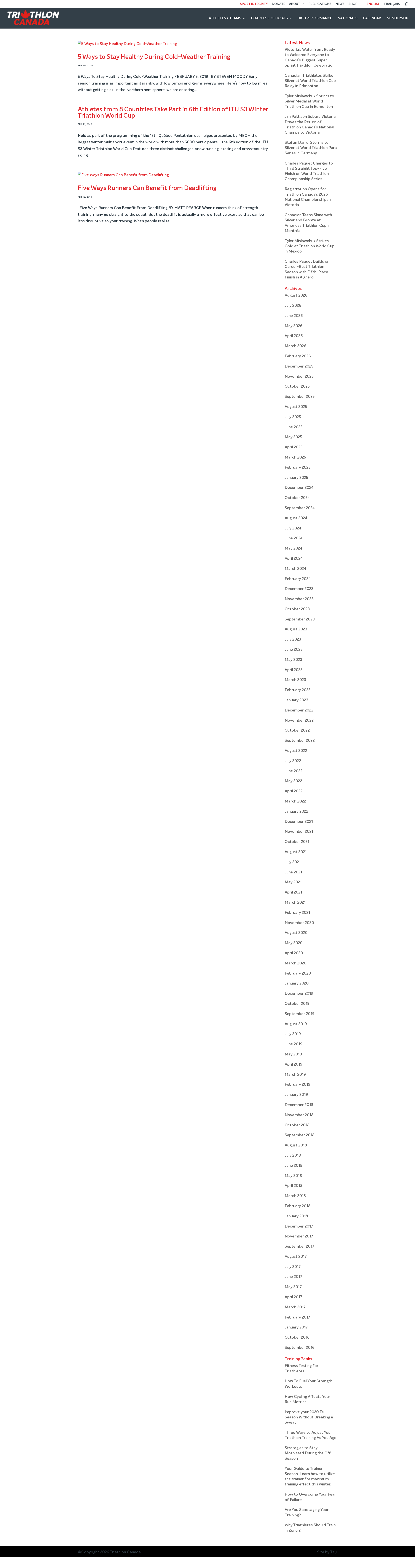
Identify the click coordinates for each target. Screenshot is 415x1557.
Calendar (372, 18)
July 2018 (293, 1155)
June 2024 (294, 538)
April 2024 (294, 559)
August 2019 (296, 1024)
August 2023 (296, 629)
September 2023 (300, 619)
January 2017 (296, 1327)
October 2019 (297, 1004)
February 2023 (298, 690)
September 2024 (300, 508)
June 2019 (293, 1044)
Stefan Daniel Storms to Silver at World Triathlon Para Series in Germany (311, 148)
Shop (352, 4)
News (340, 4)
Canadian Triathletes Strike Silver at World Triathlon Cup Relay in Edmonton (310, 81)
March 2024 (295, 569)
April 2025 (294, 447)
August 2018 (296, 1145)
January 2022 (296, 812)
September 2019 (299, 1014)
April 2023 (294, 670)
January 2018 (296, 1216)
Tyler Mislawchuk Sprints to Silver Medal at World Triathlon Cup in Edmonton (309, 101)
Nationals (347, 18)
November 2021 (299, 832)
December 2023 (299, 589)
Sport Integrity (254, 4)
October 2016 (297, 1338)
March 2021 (295, 903)
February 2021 (297, 913)
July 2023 (293, 639)
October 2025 (297, 386)
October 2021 (297, 842)
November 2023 (299, 599)
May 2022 (293, 781)
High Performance (315, 18)
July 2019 (293, 1034)
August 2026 (296, 295)
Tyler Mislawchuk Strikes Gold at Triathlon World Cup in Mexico (310, 246)
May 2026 (293, 326)
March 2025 (295, 457)
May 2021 (293, 882)
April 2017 (293, 1297)
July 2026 (293, 306)
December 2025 (299, 366)
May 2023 (293, 660)
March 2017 (295, 1307)
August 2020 (296, 933)
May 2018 (293, 1176)
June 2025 (294, 427)
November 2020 (299, 923)
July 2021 (292, 862)
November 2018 (299, 1115)
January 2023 (296, 700)
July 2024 (293, 528)
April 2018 (293, 1186)
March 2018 (295, 1196)
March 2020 (295, 963)
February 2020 (298, 973)
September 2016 (299, 1348)
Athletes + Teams (225, 18)
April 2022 (294, 791)
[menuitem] (371, 5)
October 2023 (297, 609)
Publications (320, 4)
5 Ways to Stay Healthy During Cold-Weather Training (154, 57)
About (294, 4)
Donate (278, 4)
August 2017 (296, 1257)
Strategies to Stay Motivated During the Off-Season (308, 1453)
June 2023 (294, 650)
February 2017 (297, 1317)
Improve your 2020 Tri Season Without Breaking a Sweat (309, 1417)
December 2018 (299, 1105)
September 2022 (300, 741)
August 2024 (296, 518)
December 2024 (299, 488)
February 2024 (298, 579)
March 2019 (295, 1075)
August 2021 (295, 852)
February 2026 (298, 356)
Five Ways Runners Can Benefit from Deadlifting (147, 188)
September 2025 (300, 397)
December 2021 (299, 822)
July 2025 (293, 417)
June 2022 (294, 771)
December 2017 (299, 1226)
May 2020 (294, 943)
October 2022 (297, 730)
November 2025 (299, 377)
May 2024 (293, 548)
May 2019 (293, 1054)
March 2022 (295, 801)
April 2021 (293, 892)
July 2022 (293, 761)
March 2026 (295, 346)
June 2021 (293, 872)
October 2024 (297, 498)
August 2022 (296, 751)
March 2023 (295, 680)
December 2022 (299, 710)
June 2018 (293, 1166)
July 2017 (293, 1267)
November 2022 (299, 721)
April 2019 (293, 1064)
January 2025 (296, 478)
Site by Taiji (327, 1552)
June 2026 (294, 316)
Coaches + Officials (269, 18)
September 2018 (299, 1135)
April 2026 (294, 336)
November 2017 (299, 1236)
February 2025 (298, 468)
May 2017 (293, 1287)
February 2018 (297, 1206)
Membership (397, 18)
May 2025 (293, 437)
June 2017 (293, 1277)
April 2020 (294, 953)
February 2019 (297, 1085)
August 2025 (296, 407)
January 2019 (296, 1095)
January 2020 (297, 983)
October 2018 (297, 1125)
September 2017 (299, 1246)
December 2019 (299, 994)
